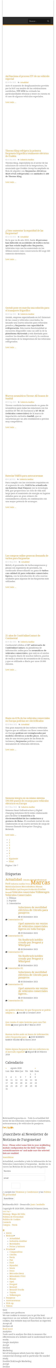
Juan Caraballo (38, 1204)
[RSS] (12, 1128)
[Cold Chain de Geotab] (25, 285)
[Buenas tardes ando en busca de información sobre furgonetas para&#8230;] (8, 1029)
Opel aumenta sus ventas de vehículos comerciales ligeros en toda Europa (33, 926)
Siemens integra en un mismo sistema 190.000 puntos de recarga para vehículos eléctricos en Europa (27, 801)
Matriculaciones (13, 886)
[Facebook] (3, 1128)
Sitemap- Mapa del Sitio (14, 1214)
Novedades (10, 889)
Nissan (39, 887)
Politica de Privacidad (13, 1217)
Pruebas (42, 889)
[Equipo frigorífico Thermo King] (25, 128)
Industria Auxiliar (27, 160)
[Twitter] (5, 1128)
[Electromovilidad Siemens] (25, 775)
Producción (33, 889)
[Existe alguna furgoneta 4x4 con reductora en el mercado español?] (8, 1044)
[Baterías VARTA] (25, 453)
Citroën (26, 880)
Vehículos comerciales (24, 892)
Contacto (7, 1222)
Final (11, 861)
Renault (8, 892)
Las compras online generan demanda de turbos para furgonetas (26, 557)
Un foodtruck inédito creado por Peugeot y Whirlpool (30, 942)
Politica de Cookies (11, 1219)
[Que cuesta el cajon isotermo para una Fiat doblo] (8, 1017)
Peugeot (24, 889)
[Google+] (7, 1128)
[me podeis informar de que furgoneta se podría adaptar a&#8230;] (8, 1005)
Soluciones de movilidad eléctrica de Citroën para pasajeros (33, 910)
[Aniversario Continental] (25, 613)
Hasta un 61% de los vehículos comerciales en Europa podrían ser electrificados (27, 719)
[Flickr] (11, 1128)
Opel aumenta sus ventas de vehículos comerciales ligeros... (33, 991)
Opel (18, 889)
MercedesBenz (29, 887)
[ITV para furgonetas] (25, 53)
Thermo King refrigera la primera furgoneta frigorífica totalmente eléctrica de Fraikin (27, 153)
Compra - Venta (10, 1225)
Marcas (40, 882)
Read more (8, 1329)
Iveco (28, 884)
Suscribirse (8, 1157)
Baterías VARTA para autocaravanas (24, 475)
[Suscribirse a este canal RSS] (48, 29)
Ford (8, 884)
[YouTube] (9, 1128)
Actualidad (24, 82)
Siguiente (13, 859)
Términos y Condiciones (26, 1192)
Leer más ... (10, 102)
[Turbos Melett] (25, 533)
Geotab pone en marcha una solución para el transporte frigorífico (27, 309)
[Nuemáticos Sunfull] (25, 373)
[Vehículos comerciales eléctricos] (25, 695)
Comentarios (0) (15, 919)
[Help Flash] (25, 208)
